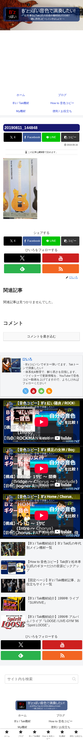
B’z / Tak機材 (22, 721)
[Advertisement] (41, 60)
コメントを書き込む (41, 336)
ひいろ (27, 359)
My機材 (22, 727)
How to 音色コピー (61, 721)
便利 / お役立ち (60, 727)
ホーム (22, 715)
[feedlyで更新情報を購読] (22, 268)
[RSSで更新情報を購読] (60, 268)
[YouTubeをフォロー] (60, 258)
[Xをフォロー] (22, 258)
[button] (70, 137)
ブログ (60, 715)
